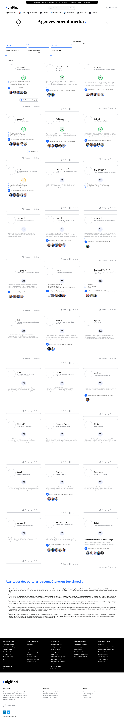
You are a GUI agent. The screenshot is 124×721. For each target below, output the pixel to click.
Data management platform (106, 649)
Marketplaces (54, 654)
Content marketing (32, 647)
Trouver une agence (9, 699)
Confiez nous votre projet (30, 100)
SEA (4, 661)
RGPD (85, 695)
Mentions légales (88, 694)
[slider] (73, 46)
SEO (4, 664)
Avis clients (30, 644)
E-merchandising (55, 649)
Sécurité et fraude (55, 666)
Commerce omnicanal (80, 647)
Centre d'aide (87, 697)
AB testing (101, 644)
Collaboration (77, 41)
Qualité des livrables (34, 50)
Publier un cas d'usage (50, 697)
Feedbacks (30, 654)
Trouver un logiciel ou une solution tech (14, 697)
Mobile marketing (8, 657)
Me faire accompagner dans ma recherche (16, 692)
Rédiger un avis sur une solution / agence (15, 695)
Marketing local (7, 654)
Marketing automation (9, 652)
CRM (28, 649)
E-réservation (78, 649)
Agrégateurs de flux (56, 644)
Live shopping (54, 652)
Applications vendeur (80, 644)
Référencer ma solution (50, 694)
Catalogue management (57, 647)
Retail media (54, 664)
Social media (6, 669)
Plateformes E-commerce (57, 661)
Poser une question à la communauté (14, 694)
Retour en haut (11, 705)
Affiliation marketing (8, 644)
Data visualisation (103, 652)
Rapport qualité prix (56, 50)
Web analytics (102, 661)
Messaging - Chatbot (33, 659)
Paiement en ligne (55, 659)
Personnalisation (31, 661)
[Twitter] (8, 712)
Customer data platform (9, 647)
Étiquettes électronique (81, 654)
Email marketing (7, 649)
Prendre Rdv (34, 151)
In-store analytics (103, 654)
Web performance (55, 669)
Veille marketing (103, 659)
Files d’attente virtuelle (80, 657)
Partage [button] (27, 106)
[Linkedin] (4, 712)
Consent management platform (107, 647)
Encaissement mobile (80, 652)
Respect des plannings (12, 50)
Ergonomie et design (33, 652)
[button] (111, 8)
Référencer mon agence (50, 695)
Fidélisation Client (32, 657)
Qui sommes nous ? (89, 692)
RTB (4, 659)
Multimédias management (57, 657)
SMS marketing (7, 666)
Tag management (103, 657)
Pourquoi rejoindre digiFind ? (51, 692)
